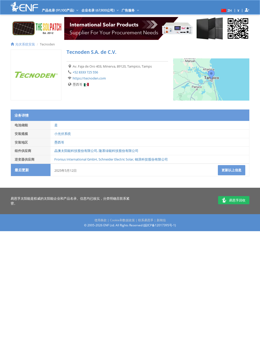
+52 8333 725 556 (85, 72)
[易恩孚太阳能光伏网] (24, 7)
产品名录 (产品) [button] (58, 10)
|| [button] (238, 10)
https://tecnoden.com (89, 78)
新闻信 (161, 220)
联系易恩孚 (145, 220)
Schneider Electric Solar (116, 159)
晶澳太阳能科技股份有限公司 (75, 150)
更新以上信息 (231, 170)
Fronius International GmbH (75, 159)
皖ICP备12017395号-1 (159, 225)
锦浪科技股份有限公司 (151, 159)
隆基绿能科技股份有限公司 (118, 150)
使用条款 (100, 220)
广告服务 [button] (129, 10)
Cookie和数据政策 (122, 220)
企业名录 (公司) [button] (98, 10)
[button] (226, 10)
